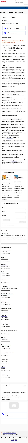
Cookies (6, 437)
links (16, 439)
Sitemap (12, 439)
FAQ (20, 437)
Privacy (2, 437)
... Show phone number (14, 28)
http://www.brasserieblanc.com (13, 33)
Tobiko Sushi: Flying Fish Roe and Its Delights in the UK (6, 177)
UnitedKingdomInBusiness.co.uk (9, 432)
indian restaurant (6, 58)
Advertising (24, 437)
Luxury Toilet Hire (4, 233)
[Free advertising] (3, 1)
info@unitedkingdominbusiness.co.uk (10, 434)
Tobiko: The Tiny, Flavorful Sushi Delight (18, 176)
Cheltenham (4, 56)
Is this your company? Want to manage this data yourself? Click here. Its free (13, 41)
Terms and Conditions (13, 437)
